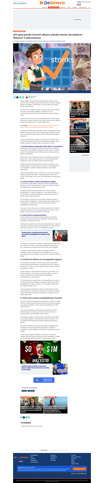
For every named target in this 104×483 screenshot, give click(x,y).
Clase (31, 457)
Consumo (63, 7)
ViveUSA (32, 458)
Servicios (44, 7)
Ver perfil (30, 97)
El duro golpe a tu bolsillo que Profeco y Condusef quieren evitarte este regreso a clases (79, 113)
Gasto (69, 7)
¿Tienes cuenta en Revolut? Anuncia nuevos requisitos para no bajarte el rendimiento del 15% (55, 409)
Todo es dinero (83, 7)
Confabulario (33, 460)
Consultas (53, 460)
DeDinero (53, 458)
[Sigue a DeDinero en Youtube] (78, 5)
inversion (31, 391)
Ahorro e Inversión (53, 7)
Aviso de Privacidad (61, 470)
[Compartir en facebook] (14, 97)
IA (89, 7)
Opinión (75, 7)
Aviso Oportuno (34, 462)
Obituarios (53, 455)
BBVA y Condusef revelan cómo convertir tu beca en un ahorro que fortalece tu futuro (31, 409)
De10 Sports (54, 457)
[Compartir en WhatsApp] (20, 97)
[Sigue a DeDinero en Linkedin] (80, 5)
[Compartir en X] (17, 97)
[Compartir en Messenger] (23, 97)
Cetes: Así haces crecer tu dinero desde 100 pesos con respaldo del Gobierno (79, 131)
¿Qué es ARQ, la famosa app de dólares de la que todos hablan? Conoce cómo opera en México (79, 148)
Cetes (24, 391)
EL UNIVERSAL (34, 455)
